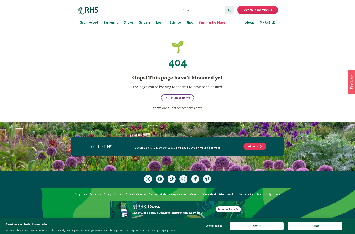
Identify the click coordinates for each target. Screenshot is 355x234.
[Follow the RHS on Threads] (183, 179)
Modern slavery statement (173, 194)
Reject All (256, 225)
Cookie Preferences (136, 194)
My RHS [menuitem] (265, 22)
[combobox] (203, 10)
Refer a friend (209, 194)
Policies (153, 194)
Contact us (95, 194)
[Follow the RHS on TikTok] (172, 179)
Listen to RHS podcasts (268, 194)
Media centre (246, 194)
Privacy (107, 194)
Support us (81, 194)
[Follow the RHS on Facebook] (195, 179)
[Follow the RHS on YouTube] (160, 179)
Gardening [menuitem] (111, 22)
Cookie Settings (214, 225)
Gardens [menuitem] (145, 22)
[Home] (87, 10)
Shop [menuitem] (190, 22)
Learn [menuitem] (160, 22)
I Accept (315, 225)
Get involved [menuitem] (89, 22)
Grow (154, 207)
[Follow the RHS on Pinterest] (207, 179)
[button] (351, 82)
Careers (194, 194)
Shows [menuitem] (128, 22)
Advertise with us (227, 194)
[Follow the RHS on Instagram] (148, 179)
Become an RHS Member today (177, 147)
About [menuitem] (249, 22)
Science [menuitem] (175, 22)
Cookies (118, 194)
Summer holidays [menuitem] (212, 22)
